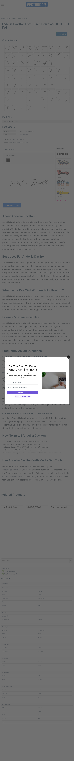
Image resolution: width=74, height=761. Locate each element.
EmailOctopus (26, 396)
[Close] (68, 357)
